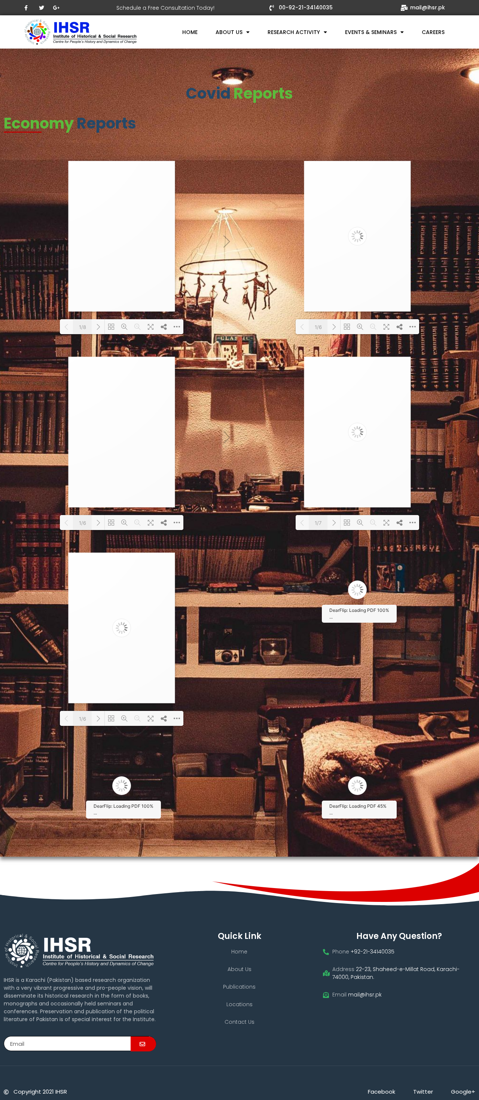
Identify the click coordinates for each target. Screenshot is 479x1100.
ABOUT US (229, 32)
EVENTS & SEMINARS (371, 32)
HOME (190, 32)
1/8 (82, 327)
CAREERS (433, 32)
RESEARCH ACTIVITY (294, 32)
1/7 (318, 523)
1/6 (318, 327)
